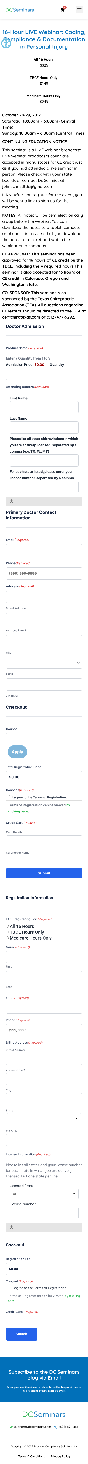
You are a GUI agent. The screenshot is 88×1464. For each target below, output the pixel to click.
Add (11, 501)
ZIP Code (12, 696)
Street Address (16, 608)
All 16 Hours (22, 926)
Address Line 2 (16, 630)
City (8, 652)
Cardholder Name (17, 852)
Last (9, 986)
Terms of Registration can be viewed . (39, 808)
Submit (44, 873)
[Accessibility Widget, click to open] (6, 43)
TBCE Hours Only (27, 932)
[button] (79, 9)
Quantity (57, 364)
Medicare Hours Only (31, 938)
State (9, 673)
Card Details (14, 832)
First (9, 966)
